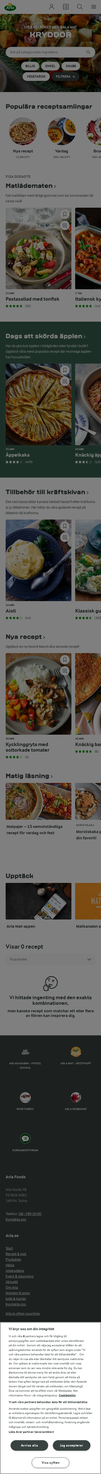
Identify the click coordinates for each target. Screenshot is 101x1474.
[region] (50, 1398)
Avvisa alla (29, 1445)
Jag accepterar (71, 1445)
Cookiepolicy (67, 1395)
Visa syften (51, 1463)
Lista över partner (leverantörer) (31, 1432)
